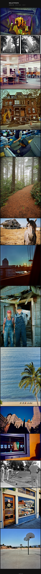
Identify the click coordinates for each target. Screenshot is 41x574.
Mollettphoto (14, 3)
